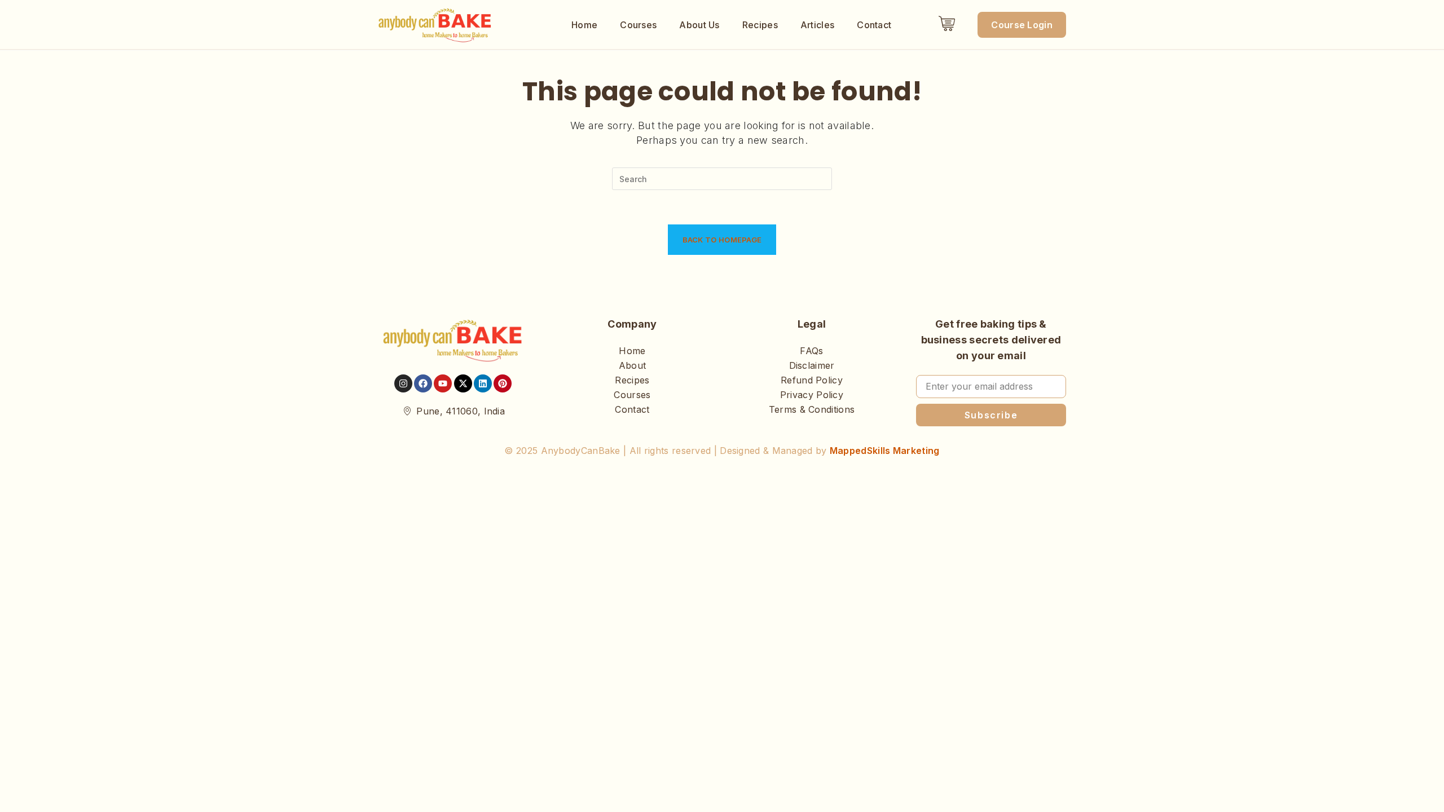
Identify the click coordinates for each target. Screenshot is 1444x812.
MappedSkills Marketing (885, 450)
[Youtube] (443, 383)
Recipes (760, 24)
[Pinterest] (503, 383)
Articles (817, 24)
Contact (874, 24)
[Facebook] (423, 383)
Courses (638, 24)
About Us (699, 24)
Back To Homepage (722, 239)
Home (584, 24)
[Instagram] (403, 383)
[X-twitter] (463, 383)
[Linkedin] (483, 383)
